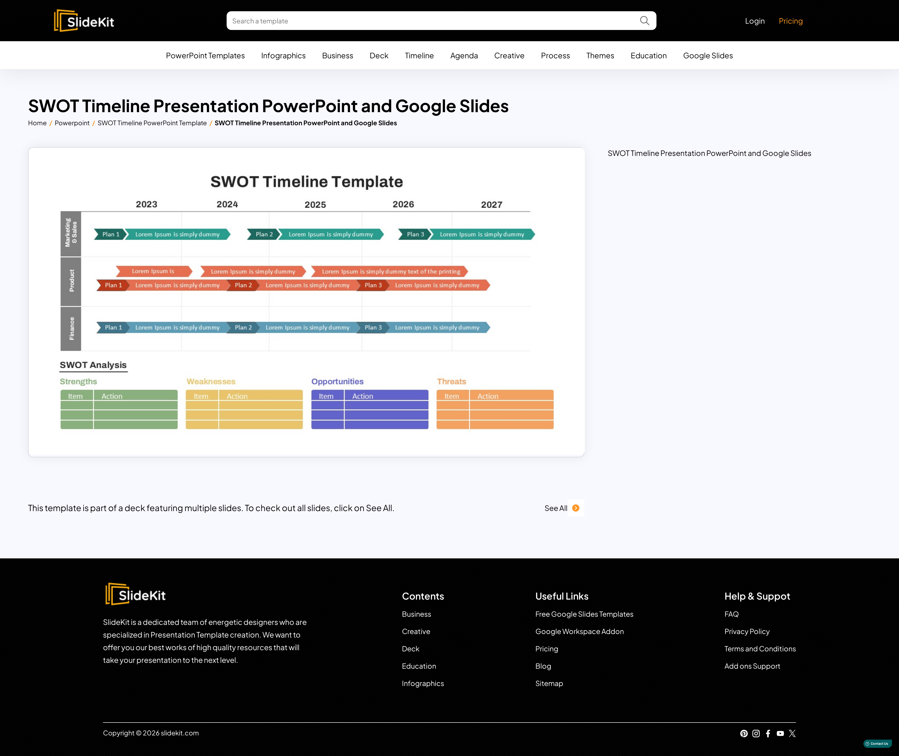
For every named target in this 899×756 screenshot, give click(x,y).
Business (337, 55)
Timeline (419, 55)
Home (37, 123)
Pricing (791, 20)
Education (649, 55)
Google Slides (708, 55)
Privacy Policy (747, 631)
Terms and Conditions (760, 648)
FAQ (732, 613)
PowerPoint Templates (205, 55)
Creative (509, 55)
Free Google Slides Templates (584, 613)
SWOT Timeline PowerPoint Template (152, 123)
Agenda (464, 55)
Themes (600, 55)
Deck (379, 55)
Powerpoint (72, 123)
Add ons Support (753, 665)
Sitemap (549, 683)
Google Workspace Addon (579, 631)
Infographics (283, 55)
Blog (543, 665)
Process (555, 55)
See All (556, 508)
